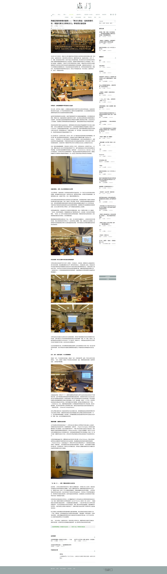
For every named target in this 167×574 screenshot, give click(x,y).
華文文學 (54, 28)
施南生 (111, 23)
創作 (53, 14)
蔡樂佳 (56, 25)
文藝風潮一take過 (88, 14)
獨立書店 (107, 23)
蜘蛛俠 (100, 23)
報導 (84, 17)
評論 (59, 14)
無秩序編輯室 (78, 17)
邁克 (104, 145)
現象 (64, 14)
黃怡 (104, 218)
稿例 (57, 568)
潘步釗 (105, 225)
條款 (74, 568)
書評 (100, 102)
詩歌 (100, 243)
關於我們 (53, 568)
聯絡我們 (104, 14)
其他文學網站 (63, 568)
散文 (100, 61)
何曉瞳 (56, 540)
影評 (100, 43)
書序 (95, 17)
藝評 (100, 36)
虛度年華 (78, 14)
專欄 (100, 145)
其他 (100, 17)
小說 (100, 67)
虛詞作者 (98, 14)
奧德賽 (103, 23)
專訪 (72, 17)
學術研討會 (59, 28)
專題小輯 (100, 161)
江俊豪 (105, 188)
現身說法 (90, 17)
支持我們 (69, 568)
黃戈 (104, 67)
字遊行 (100, 236)
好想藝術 (66, 17)
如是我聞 (71, 14)
